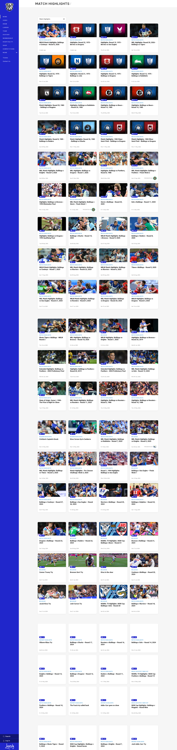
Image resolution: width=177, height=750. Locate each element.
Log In (7, 741)
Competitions (9, 49)
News (5, 16)
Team (5, 31)
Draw (5, 24)
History (6, 34)
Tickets (5, 58)
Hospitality (8, 42)
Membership (8, 38)
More (5, 52)
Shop (5, 45)
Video (5, 20)
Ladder (6, 27)
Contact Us (6, 61)
